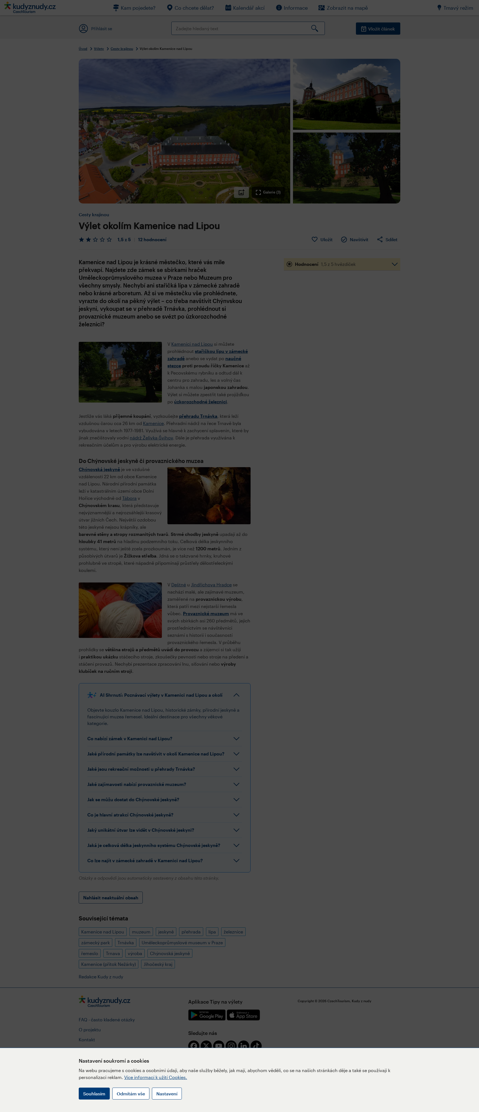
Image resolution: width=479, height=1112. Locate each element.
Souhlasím (94, 1093)
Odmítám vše (131, 1093)
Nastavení (166, 1093)
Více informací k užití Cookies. (155, 1077)
